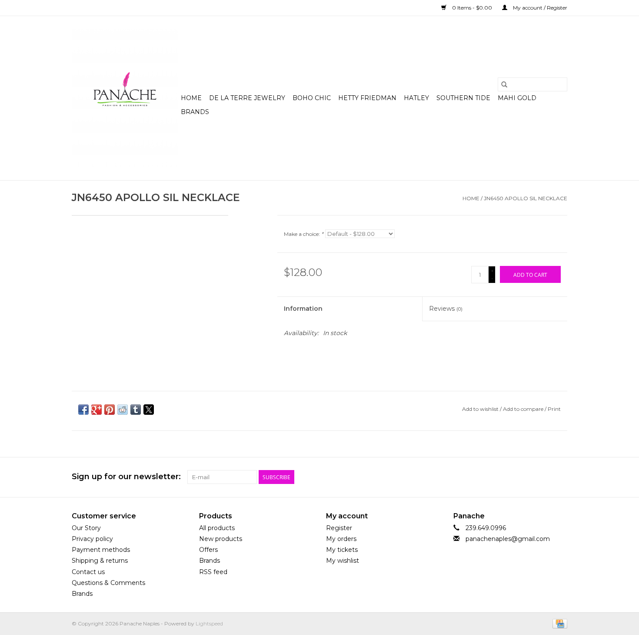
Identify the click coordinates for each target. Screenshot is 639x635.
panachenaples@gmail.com (508, 539)
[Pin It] (109, 409)
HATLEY (416, 98)
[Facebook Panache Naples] (513, 477)
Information (303, 308)
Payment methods (101, 550)
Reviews (446, 308)
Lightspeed (209, 623)
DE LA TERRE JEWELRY (247, 98)
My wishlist (342, 560)
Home (191, 98)
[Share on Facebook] (83, 409)
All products (217, 528)
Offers (208, 550)
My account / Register (539, 7)
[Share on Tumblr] (135, 409)
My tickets (342, 550)
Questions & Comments (108, 583)
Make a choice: (303, 234)
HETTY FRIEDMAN (367, 98)
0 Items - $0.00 (472, 7)
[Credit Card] (558, 623)
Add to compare (524, 409)
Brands (195, 112)
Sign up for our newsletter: (126, 476)
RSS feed (213, 572)
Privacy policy (92, 539)
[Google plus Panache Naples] (529, 477)
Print (554, 409)
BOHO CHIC (312, 98)
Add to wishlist (481, 409)
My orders (341, 539)
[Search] (504, 84)
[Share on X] (148, 409)
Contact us (88, 572)
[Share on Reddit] (122, 409)
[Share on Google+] (96, 409)
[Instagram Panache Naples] (560, 477)
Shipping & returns (100, 560)
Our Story (86, 528)
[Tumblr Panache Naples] (545, 477)
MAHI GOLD (517, 98)
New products (220, 539)
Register (339, 528)
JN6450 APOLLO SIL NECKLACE (525, 198)
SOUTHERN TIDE (463, 98)
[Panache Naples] (125, 98)
